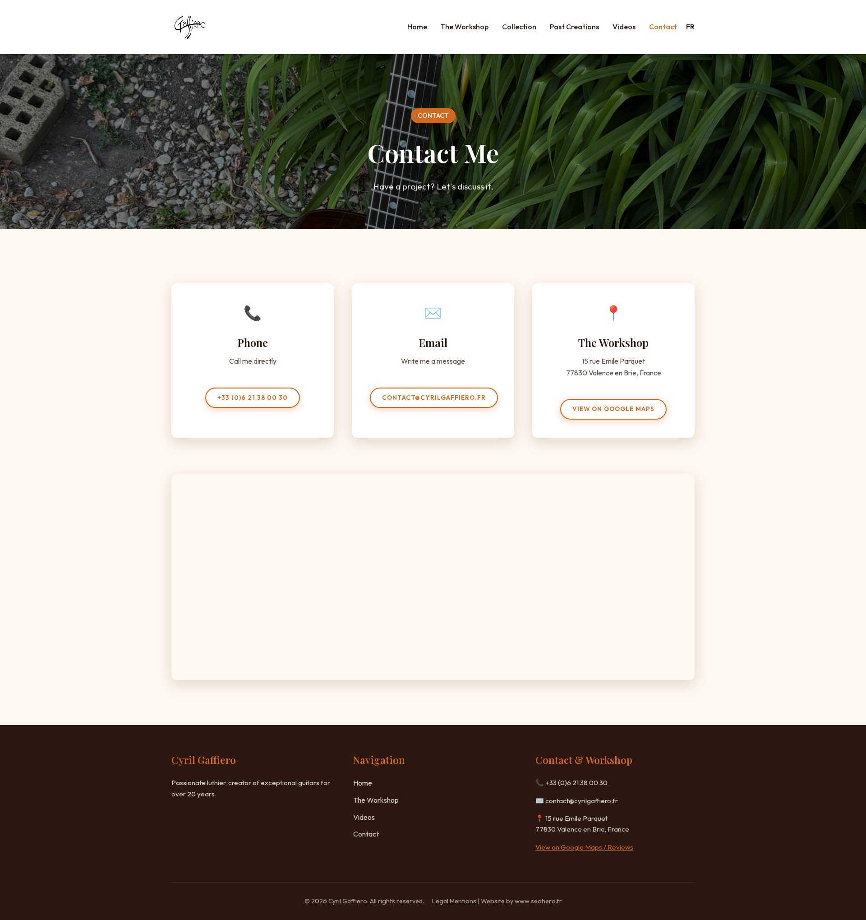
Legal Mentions (454, 901)
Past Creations (574, 26)
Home (417, 26)
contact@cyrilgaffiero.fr (434, 397)
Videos (624, 26)
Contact (663, 26)
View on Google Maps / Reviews (584, 847)
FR (690, 26)
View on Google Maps (613, 409)
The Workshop (464, 26)
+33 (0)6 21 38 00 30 (252, 397)
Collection (519, 26)
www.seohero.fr (538, 901)
